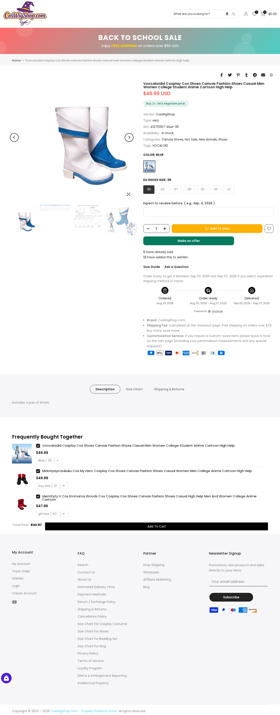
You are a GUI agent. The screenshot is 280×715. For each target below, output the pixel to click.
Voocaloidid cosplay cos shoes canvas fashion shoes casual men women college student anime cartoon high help (138, 445)
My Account (21, 564)
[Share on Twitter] (230, 75)
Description (105, 389)
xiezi (155, 120)
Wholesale (151, 572)
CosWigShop (165, 114)
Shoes (223, 139)
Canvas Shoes (172, 139)
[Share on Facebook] (222, 75)
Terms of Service (91, 661)
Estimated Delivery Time (96, 587)
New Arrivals (208, 139)
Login (16, 586)
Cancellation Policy (92, 616)
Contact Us (86, 572)
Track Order (21, 571)
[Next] (129, 137)
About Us (84, 579)
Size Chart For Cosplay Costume (102, 624)
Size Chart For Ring (92, 646)
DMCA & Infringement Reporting (102, 675)
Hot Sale (191, 139)
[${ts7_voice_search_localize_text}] (227, 14)
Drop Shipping (153, 565)
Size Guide (151, 267)
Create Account (24, 593)
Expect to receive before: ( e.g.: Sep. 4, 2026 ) (179, 203)
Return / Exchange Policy (97, 602)
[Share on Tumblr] (246, 75)
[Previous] (14, 137)
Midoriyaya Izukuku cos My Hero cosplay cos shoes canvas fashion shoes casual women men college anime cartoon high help (147, 471)
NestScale (217, 311)
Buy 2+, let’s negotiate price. (166, 103)
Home (16, 60)
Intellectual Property (93, 683)
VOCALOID (160, 145)
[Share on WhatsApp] (271, 75)
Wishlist (17, 578)
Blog (146, 587)
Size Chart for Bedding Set (97, 639)
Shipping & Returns (169, 389)
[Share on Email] (263, 75)
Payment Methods (92, 594)
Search (83, 565)
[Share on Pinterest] (238, 75)
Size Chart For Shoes (93, 631)
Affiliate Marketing (157, 579)
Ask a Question (176, 267)
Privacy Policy (88, 653)
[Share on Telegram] (255, 75)
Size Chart (134, 389)
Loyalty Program (90, 668)
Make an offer (193, 242)
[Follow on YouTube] (14, 602)
